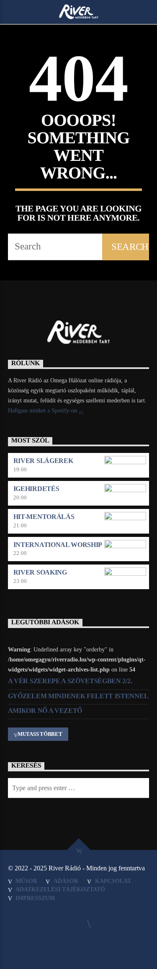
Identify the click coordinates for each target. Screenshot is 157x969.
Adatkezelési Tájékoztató (60, 889)
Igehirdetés (36, 488)
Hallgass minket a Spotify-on (43, 410)
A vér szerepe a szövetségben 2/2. (70, 680)
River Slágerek (43, 460)
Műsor (26, 880)
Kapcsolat (113, 880)
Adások (66, 880)
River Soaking (40, 572)
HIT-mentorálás (44, 516)
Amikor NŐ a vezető (45, 710)
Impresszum (35, 898)
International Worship (57, 544)
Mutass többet (40, 734)
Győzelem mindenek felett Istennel (78, 695)
